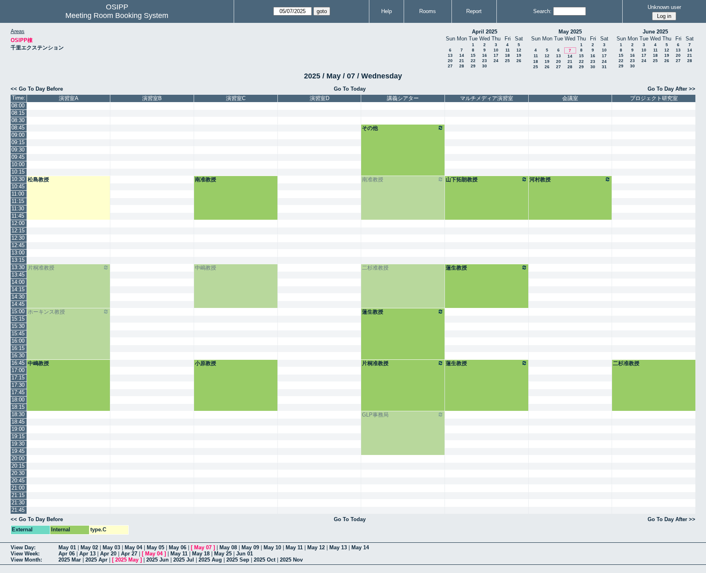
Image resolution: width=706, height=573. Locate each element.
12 (518, 50)
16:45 (18, 363)
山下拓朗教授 (462, 179)
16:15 (18, 348)
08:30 (18, 120)
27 (450, 66)
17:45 (18, 392)
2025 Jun (157, 560)
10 (496, 50)
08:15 (18, 113)
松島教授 (38, 179)
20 (450, 60)
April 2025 (484, 32)
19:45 (18, 451)
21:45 (18, 510)
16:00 (18, 341)
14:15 (18, 289)
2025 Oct (264, 560)
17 (496, 55)
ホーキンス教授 (46, 312)
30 (484, 66)
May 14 (360, 547)
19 (518, 55)
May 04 (133, 547)
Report (474, 11)
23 (484, 60)
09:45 (18, 157)
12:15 (18, 230)
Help (386, 11)
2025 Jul (183, 560)
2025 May (127, 560)
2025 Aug (210, 560)
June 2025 (655, 32)
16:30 (18, 355)
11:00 (17, 194)
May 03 (111, 547)
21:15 (18, 495)
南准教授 (205, 179)
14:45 (18, 304)
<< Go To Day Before (37, 89)
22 (473, 60)
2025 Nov (291, 560)
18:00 (18, 400)
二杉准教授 (375, 268)
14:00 (18, 282)
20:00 (18, 458)
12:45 (18, 245)
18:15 (18, 407)
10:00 (18, 164)
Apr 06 (66, 554)
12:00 (18, 223)
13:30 (18, 267)
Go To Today (350, 89)
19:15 (18, 436)
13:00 (18, 253)
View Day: (23, 547)
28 (461, 66)
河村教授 (540, 179)
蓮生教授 (456, 268)
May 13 (338, 547)
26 (518, 60)
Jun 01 (244, 554)
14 (461, 55)
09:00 (18, 135)
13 (450, 55)
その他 (370, 128)
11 (507, 50)
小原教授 (205, 363)
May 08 (228, 547)
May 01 (67, 547)
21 (461, 60)
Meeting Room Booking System (116, 15)
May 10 (272, 547)
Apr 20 (108, 554)
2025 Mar (69, 560)
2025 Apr (96, 560)
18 (507, 55)
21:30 (18, 502)
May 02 (89, 547)
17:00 (18, 370)
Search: (542, 11)
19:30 (18, 444)
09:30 (18, 150)
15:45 (18, 333)
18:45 (18, 422)
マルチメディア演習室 (486, 98)
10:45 (18, 186)
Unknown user (664, 7)
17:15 (18, 378)
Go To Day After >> (671, 89)
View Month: (26, 560)
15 (473, 55)
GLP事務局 (375, 415)
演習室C (236, 98)
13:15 (18, 260)
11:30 (17, 208)
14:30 (18, 297)
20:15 (18, 466)
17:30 (18, 385)
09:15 (18, 142)
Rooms (427, 11)
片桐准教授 (41, 268)
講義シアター (403, 98)
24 (496, 60)
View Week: (25, 554)
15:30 (18, 326)
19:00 (18, 429)
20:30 (18, 473)
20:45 (18, 480)
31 (604, 67)
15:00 (18, 311)
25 (507, 60)
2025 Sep (237, 560)
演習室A (68, 98)
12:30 (18, 238)
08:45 (18, 128)
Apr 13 (87, 554)
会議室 (570, 98)
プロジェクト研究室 (654, 98)
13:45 (18, 275)
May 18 (201, 554)
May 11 (294, 547)
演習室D (319, 98)
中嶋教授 (205, 268)
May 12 (316, 547)
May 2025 (570, 32)
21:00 (18, 488)
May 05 (155, 547)
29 (473, 66)
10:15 (18, 172)
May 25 (223, 554)
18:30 (18, 414)
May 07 (203, 547)
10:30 (18, 179)
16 (484, 55)
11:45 (17, 216)
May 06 (177, 547)
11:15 (17, 201)
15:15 (18, 319)
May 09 (250, 547)
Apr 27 (129, 554)
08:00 (18, 106)
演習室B (152, 98)
